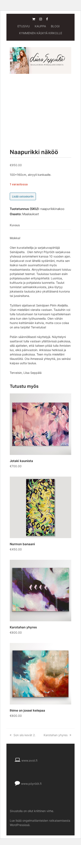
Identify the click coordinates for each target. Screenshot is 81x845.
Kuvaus (15, 225)
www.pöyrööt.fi (31, 783)
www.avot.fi (29, 760)
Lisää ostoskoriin (23, 196)
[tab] (15, 225)
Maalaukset (30, 214)
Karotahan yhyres (56, 735)
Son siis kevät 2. (25, 735)
